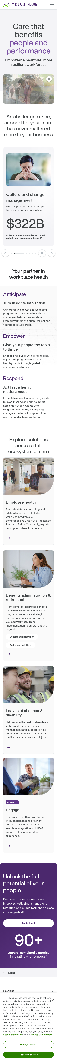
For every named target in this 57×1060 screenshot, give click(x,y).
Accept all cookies (28, 1054)
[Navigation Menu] (52, 4)
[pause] (42, 253)
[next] (11, 253)
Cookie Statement (12, 1034)
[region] (28, 1026)
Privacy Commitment (41, 1034)
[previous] (5, 253)
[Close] (53, 999)
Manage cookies (28, 1044)
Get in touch (28, 923)
